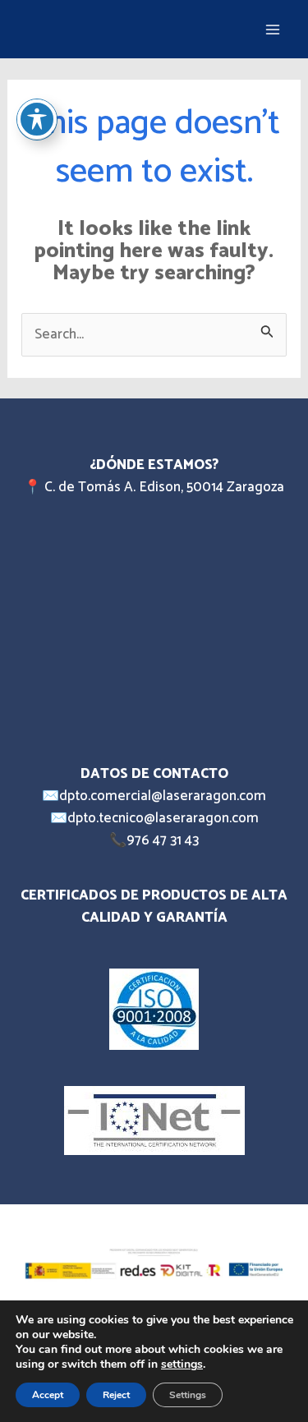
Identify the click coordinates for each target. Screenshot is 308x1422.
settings (182, 1364)
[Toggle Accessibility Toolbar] (37, 119)
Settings (187, 1394)
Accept (47, 1394)
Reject (116, 1394)
